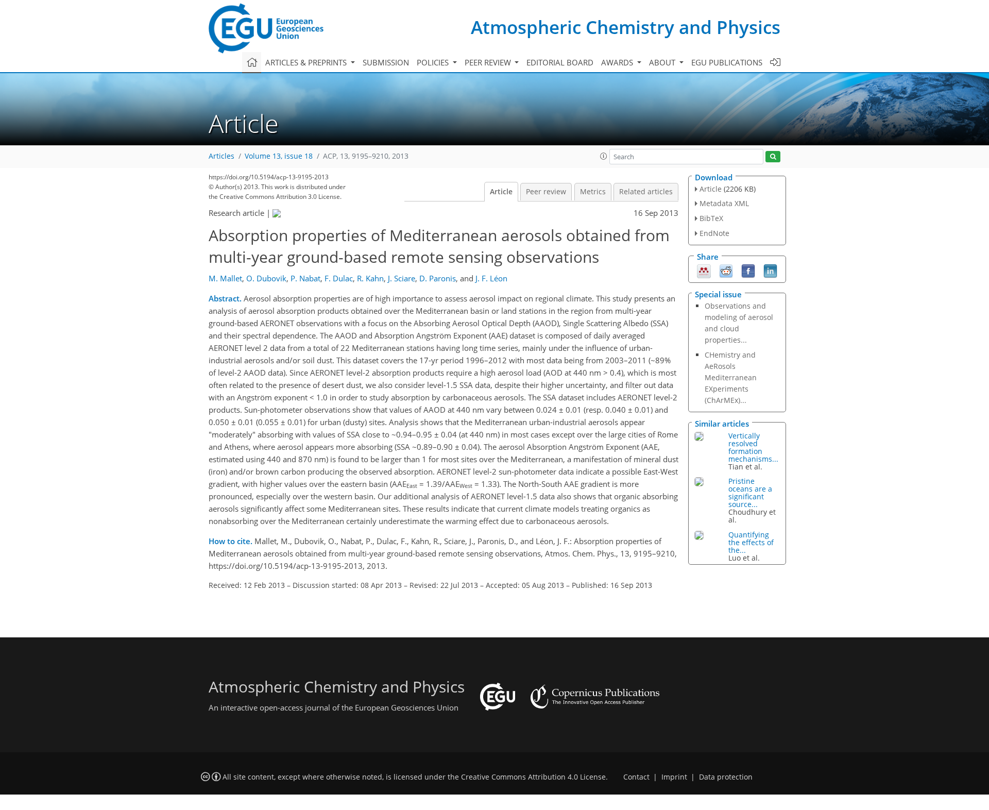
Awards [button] (618, 62)
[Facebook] (748, 270)
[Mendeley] (704, 270)
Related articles (646, 191)
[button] (603, 156)
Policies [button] (434, 62)
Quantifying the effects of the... (751, 542)
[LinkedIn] (770, 270)
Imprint (674, 777)
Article (501, 191)
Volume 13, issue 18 (279, 156)
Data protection (726, 777)
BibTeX (711, 218)
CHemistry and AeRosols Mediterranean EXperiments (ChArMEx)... (731, 377)
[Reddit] (726, 270)
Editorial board (559, 62)
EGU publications (726, 62)
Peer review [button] (489, 62)
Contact (636, 777)
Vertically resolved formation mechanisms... (753, 447)
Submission (386, 62)
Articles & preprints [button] (307, 62)
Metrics (593, 191)
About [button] (663, 62)
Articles (221, 156)
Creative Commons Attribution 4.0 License (533, 777)
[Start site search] (772, 157)
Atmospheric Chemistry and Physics (625, 27)
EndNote (714, 233)
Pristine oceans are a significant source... (750, 492)
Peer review (546, 191)
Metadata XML (724, 203)
